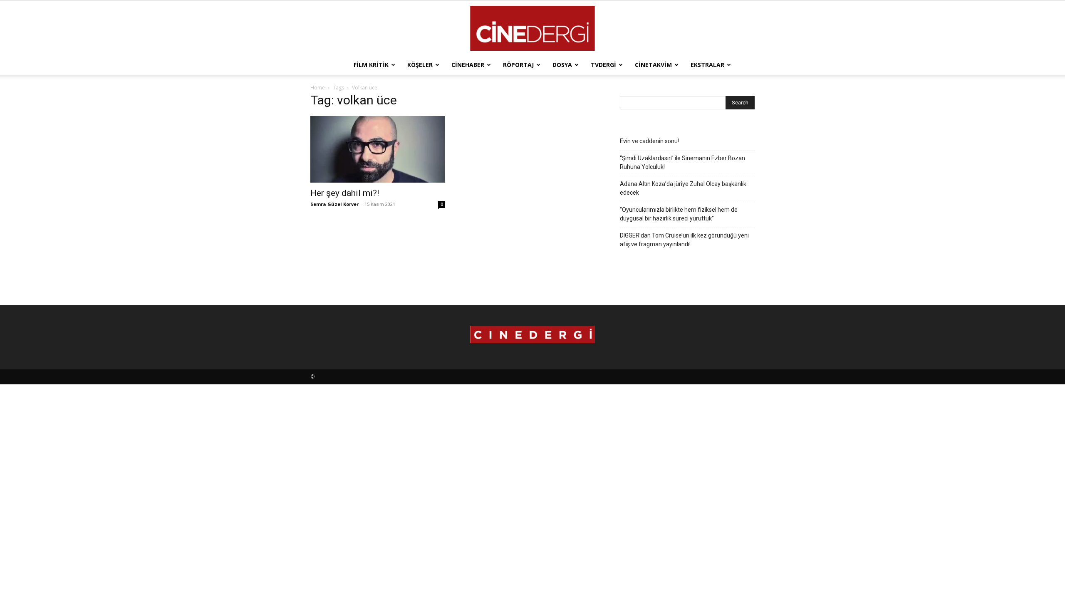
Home (317, 87)
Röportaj (518, 65)
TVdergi (603, 65)
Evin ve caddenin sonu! (649, 141)
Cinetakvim (653, 65)
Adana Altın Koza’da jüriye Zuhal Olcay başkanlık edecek (683, 188)
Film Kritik (371, 65)
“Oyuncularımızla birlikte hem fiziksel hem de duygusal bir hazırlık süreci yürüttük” (679, 214)
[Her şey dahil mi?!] (377, 149)
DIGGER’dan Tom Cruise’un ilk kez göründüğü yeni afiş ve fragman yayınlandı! (684, 240)
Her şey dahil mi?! (344, 193)
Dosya (562, 65)
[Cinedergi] (532, 28)
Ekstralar (707, 65)
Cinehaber (467, 65)
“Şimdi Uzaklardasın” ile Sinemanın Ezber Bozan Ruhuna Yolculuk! (682, 162)
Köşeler (420, 65)
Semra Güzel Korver (334, 204)
